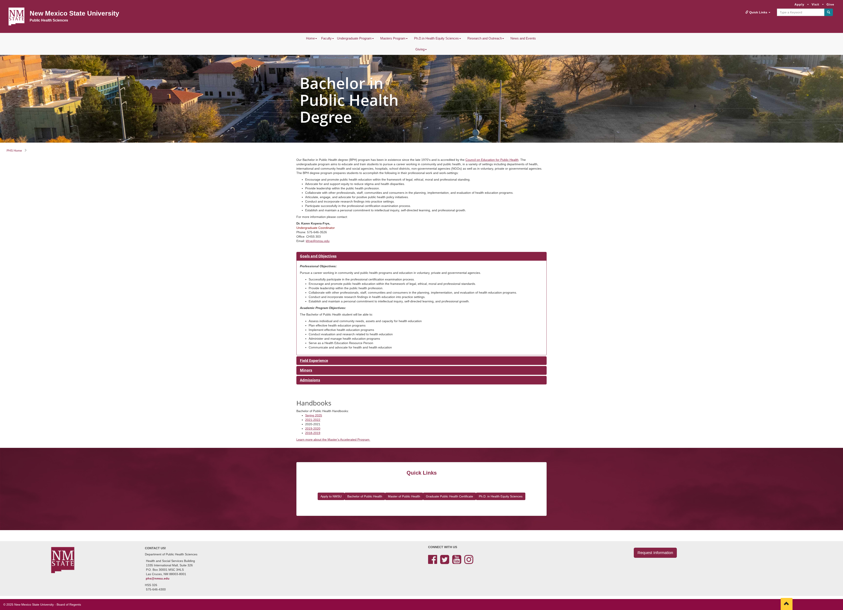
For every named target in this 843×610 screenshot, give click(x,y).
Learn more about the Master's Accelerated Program (333, 439)
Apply (799, 4)
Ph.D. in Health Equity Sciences (500, 496)
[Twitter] (444, 562)
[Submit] (828, 12)
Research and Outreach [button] (484, 38)
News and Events (523, 38)
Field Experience (314, 360)
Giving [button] (420, 49)
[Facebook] (432, 562)
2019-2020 (312, 428)
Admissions (310, 380)
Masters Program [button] (392, 38)
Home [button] (310, 38)
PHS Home (14, 150)
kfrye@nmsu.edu (318, 241)
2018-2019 (312, 433)
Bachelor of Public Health (364, 496)
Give (830, 4)
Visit (815, 4)
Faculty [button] (326, 38)
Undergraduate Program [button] (354, 38)
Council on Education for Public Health (492, 159)
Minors (306, 370)
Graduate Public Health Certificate (449, 496)
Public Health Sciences (49, 20)
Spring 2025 (313, 415)
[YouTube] (456, 562)
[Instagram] (468, 562)
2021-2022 (312, 420)
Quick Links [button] (758, 12)
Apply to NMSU (331, 496)
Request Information (655, 553)
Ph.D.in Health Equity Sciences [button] (436, 38)
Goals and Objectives (318, 256)
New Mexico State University (74, 13)
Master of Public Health (404, 496)
